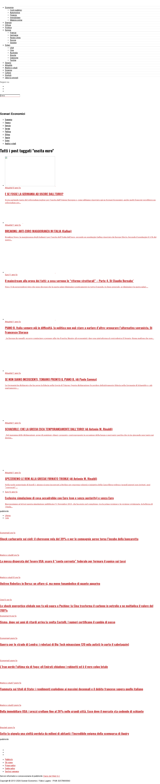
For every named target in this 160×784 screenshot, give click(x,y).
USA (12, 48)
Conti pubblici (16, 10)
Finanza (13, 15)
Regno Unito (15, 38)
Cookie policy (10, 768)
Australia (14, 53)
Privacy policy (10, 765)
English (8, 75)
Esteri (7, 45)
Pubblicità (9, 759)
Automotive (15, 12)
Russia (13, 40)
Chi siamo (9, 762)
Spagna (13, 43)
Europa (8, 30)
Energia (8, 22)
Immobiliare (15, 17)
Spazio (8, 63)
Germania (14, 35)
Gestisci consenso (12, 771)
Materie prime (16, 20)
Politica (8, 27)
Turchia (13, 60)
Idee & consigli (11, 78)
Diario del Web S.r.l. (51, 776)
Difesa (8, 25)
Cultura (8, 73)
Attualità (8, 65)
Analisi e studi (11, 68)
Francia (13, 33)
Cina (12, 50)
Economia (9, 7)
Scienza (8, 70)
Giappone (14, 58)
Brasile (13, 55)
